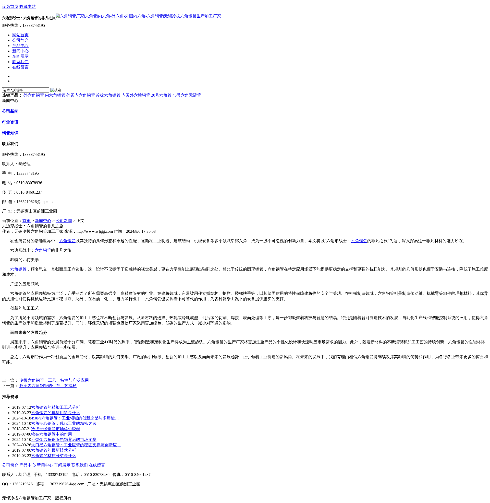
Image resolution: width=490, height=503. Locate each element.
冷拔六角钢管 (108, 95)
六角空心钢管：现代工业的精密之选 (63, 423)
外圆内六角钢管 (80, 95)
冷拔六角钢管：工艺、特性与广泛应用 (54, 380)
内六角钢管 (55, 95)
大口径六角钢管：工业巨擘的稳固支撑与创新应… (76, 445)
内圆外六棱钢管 (135, 95)
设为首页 (10, 6)
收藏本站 (27, 6)
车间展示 (62, 465)
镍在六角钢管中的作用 (51, 434)
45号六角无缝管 (187, 95)
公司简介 (10, 465)
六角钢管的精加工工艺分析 (55, 407)
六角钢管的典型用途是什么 (55, 413)
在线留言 (97, 465)
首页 (26, 220)
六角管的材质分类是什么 (53, 455)
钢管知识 (10, 133)
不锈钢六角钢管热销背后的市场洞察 (63, 439)
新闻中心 (43, 220)
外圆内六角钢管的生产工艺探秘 (48, 385)
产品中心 (27, 465)
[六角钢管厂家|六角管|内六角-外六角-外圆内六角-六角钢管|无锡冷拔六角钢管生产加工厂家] (138, 16)
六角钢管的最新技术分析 (53, 450)
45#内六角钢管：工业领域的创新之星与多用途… (75, 418)
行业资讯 (10, 122)
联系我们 (79, 465)
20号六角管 (161, 95)
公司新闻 (10, 111)
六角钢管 (67, 241)
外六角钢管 (33, 95)
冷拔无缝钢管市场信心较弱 (55, 429)
